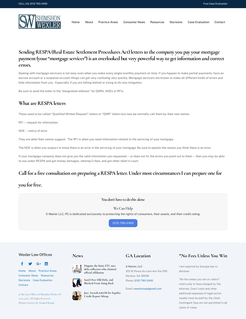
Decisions (176, 22)
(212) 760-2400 (38, 3)
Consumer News (134, 22)
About (89, 22)
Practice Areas (108, 22)
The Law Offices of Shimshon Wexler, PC (41, 294)
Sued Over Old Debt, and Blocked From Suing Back (99, 281)
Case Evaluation (198, 22)
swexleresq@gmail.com (148, 288)
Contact (219, 22)
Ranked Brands (46, 302)
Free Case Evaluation (215, 3)
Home (76, 22)
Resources (157, 22)
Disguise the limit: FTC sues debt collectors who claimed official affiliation (100, 269)
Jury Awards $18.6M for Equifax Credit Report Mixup (102, 294)
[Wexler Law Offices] (40, 28)
